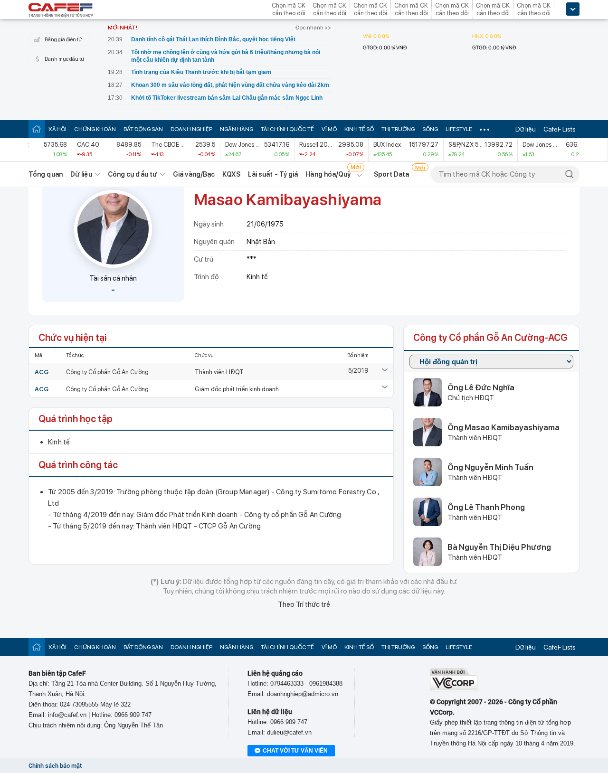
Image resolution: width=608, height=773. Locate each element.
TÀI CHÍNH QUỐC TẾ (287, 129)
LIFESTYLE (459, 129)
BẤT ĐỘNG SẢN (143, 129)
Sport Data (391, 174)
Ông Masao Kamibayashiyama (503, 427)
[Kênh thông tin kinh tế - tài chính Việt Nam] (60, 11)
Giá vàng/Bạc (194, 174)
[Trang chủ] (36, 128)
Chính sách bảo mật (55, 765)
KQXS (231, 174)
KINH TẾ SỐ (359, 129)
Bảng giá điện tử (63, 40)
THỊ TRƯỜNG (398, 129)
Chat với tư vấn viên (295, 750)
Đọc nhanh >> (313, 27)
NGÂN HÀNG (236, 129)
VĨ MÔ (329, 129)
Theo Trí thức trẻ (304, 604)
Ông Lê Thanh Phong (486, 507)
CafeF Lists (559, 129)
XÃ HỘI (57, 129)
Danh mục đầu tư (64, 59)
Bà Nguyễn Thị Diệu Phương (499, 547)
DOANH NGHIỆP (191, 129)
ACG (41, 372)
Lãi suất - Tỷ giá (273, 174)
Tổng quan (45, 174)
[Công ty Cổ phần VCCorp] (453, 689)
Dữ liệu (525, 129)
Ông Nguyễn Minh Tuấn (490, 467)
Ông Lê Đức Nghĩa (480, 387)
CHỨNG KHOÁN (95, 129)
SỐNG (430, 129)
